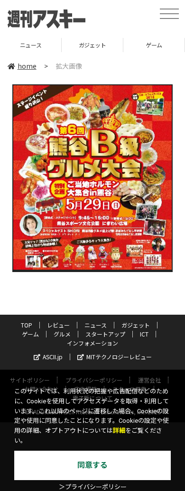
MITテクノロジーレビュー (119, 357)
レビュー (58, 325)
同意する (92, 465)
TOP (26, 325)
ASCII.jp (53, 357)
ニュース (95, 325)
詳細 (119, 430)
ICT (144, 334)
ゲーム (126, 45)
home (27, 66)
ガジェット (65, 45)
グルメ (62, 334)
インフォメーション (92, 343)
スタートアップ (105, 334)
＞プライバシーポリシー (93, 487)
